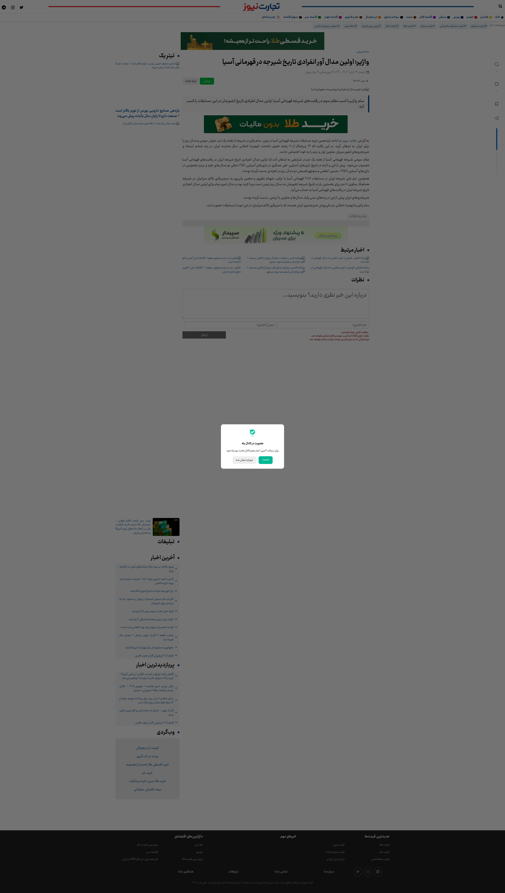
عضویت (265, 460)
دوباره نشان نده (244, 460)
